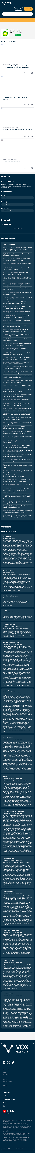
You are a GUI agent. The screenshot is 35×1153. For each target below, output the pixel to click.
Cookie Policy (19, 1148)
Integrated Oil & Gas (9, 210)
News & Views (6, 1077)
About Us (5, 1085)
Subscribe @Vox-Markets (9, 1113)
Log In (17, 9)
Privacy (27, 1147)
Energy (6, 197)
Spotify (6, 1102)
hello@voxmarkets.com (8, 1095)
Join (26, 9)
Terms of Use (27, 1120)
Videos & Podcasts (7, 1081)
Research (5, 1079)
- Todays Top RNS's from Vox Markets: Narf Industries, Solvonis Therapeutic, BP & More (16, 490)
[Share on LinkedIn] (32, 73)
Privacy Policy (6, 1121)
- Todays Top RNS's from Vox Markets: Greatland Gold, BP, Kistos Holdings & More (17, 465)
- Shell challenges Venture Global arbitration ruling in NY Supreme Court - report (17, 278)
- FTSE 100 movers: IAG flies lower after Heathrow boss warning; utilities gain (17, 496)
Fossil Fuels (7, 204)
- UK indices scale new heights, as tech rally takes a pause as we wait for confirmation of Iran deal (17, 249)
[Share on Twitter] (28, 73)
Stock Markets (6, 1074)
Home (4, 1072)
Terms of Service (20, 1147)
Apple (6, 1106)
